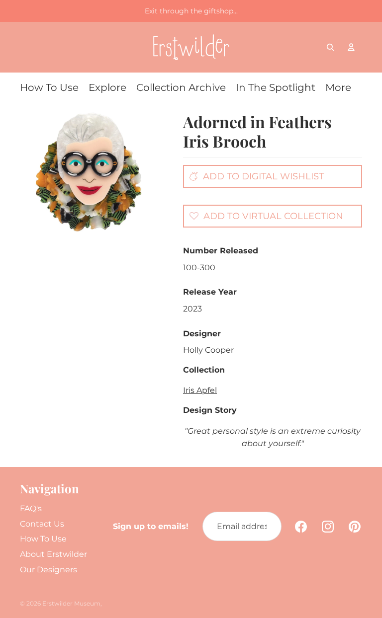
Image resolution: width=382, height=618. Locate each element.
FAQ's (31, 508)
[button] (263, 216)
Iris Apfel (200, 390)
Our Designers (48, 569)
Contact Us (42, 524)
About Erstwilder (53, 554)
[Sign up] (266, 526)
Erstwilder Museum (71, 603)
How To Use (43, 538)
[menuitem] (49, 87)
